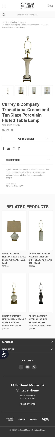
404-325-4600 (28, 404)
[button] (27, 159)
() (51, 6)
